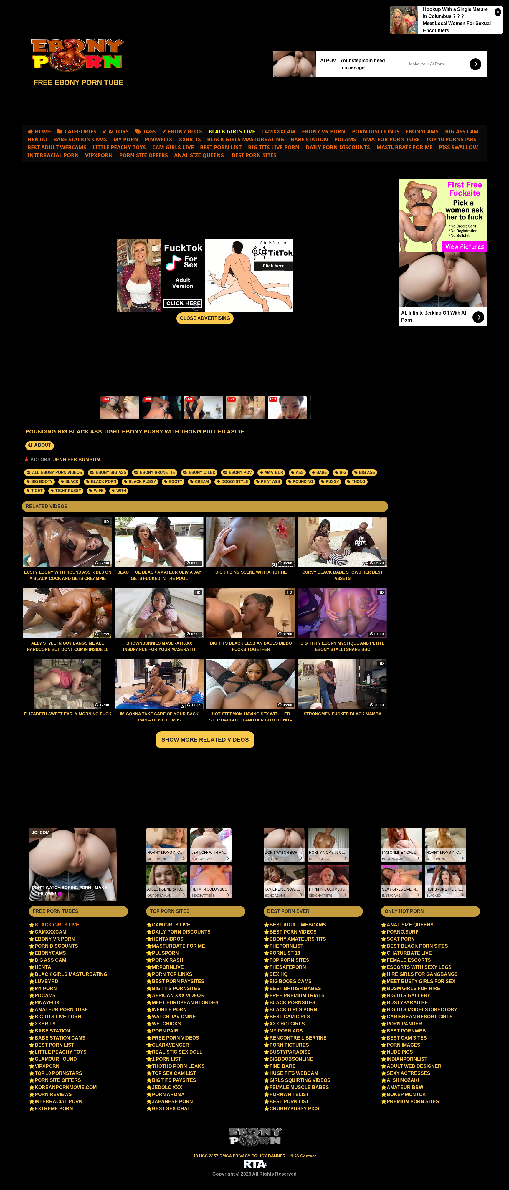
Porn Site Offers (143, 155)
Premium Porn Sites (413, 1101)
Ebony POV (240, 472)
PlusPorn (165, 953)
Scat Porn (401, 938)
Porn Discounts (375, 131)
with (121, 491)
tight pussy (68, 491)
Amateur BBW (405, 1087)
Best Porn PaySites (178, 981)
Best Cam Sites (407, 1037)
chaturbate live (409, 953)
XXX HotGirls (287, 1023)
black (71, 481)
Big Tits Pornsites (176, 988)
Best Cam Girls (290, 1016)
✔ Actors (116, 131)
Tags (149, 131)
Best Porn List (221, 147)
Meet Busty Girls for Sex (421, 981)
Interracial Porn (53, 155)
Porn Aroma (168, 1094)
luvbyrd (46, 981)
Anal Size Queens (199, 155)
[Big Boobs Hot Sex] (75, 55)
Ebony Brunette (157, 472)
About (42, 445)
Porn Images (403, 1044)
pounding (303, 481)
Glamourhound (56, 1059)
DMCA (226, 1155)
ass (300, 472)
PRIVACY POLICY (250, 1155)
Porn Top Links (172, 974)
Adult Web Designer (414, 1066)
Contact (308, 1155)
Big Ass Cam (462, 131)
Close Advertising (205, 318)
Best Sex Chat (171, 1108)
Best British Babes (295, 988)
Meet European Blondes (185, 1002)
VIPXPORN (99, 155)
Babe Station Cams (80, 139)
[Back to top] (492, 1174)
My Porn (125, 139)
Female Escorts (409, 960)
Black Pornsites (292, 1002)
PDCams (345, 139)
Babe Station (309, 139)
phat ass (270, 481)
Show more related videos (205, 739)
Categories (80, 131)
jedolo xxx (167, 1087)
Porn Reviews (53, 1094)
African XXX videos (178, 995)
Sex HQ (278, 974)
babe (321, 472)
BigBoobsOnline (291, 1059)
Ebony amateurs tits (298, 938)
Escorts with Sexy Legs (419, 967)
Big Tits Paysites (174, 1080)
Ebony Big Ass (111, 472)
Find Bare (283, 1066)
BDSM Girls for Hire (413, 988)
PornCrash (167, 960)
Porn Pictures (289, 1044)
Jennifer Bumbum (76, 459)
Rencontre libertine (298, 1037)
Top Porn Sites (289, 960)
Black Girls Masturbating (245, 139)
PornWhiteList (289, 1094)
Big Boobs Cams (291, 981)
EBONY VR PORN (324, 131)
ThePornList (286, 946)
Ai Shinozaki (403, 1080)
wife (99, 491)
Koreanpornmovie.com (66, 1087)
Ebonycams (422, 131)
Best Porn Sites (253, 155)
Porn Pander (404, 1023)
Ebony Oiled (202, 472)
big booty (42, 481)
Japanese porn (172, 1101)
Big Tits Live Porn (274, 147)
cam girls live (173, 147)
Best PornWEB (406, 1030)
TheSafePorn (288, 967)
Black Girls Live (57, 924)
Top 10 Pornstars (451, 139)
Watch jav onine (174, 1016)
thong (358, 481)
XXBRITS (190, 139)
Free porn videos (175, 1037)
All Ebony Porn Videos (57, 472)
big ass (367, 472)
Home (43, 131)
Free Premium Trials (297, 995)
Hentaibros (168, 938)
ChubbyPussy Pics (294, 1108)
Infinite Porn (169, 1009)
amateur (274, 472)
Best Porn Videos (293, 931)
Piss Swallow (458, 147)
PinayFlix (158, 139)
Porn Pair (165, 1030)
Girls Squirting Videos (300, 1080)
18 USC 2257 (205, 1155)
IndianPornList (407, 1059)
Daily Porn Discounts (338, 147)
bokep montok (406, 1094)
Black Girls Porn (293, 1009)
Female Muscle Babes (299, 1087)
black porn (103, 481)
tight (37, 491)
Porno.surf (403, 931)
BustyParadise (290, 1052)
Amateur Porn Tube (391, 139)
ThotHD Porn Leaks (178, 1066)
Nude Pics (400, 1052)
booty (175, 481)
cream (202, 481)
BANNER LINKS (284, 1155)
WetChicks (166, 1023)
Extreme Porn (54, 1108)
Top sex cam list (174, 1073)
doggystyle (235, 481)
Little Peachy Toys (119, 147)
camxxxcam (278, 131)
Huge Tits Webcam (294, 1073)
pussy (332, 481)
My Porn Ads (286, 1030)
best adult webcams (56, 147)
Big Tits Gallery (408, 995)
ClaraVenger (170, 1044)
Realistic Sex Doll (177, 1052)
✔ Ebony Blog (182, 131)
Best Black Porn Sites (417, 946)
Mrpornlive (168, 967)
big (343, 472)
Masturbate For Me (404, 147)
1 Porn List (166, 1059)
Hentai (37, 139)
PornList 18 (285, 953)
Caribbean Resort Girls (420, 1016)
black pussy (142, 481)
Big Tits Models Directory (422, 1009)
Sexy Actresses (408, 1073)
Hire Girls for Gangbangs (422, 974)
